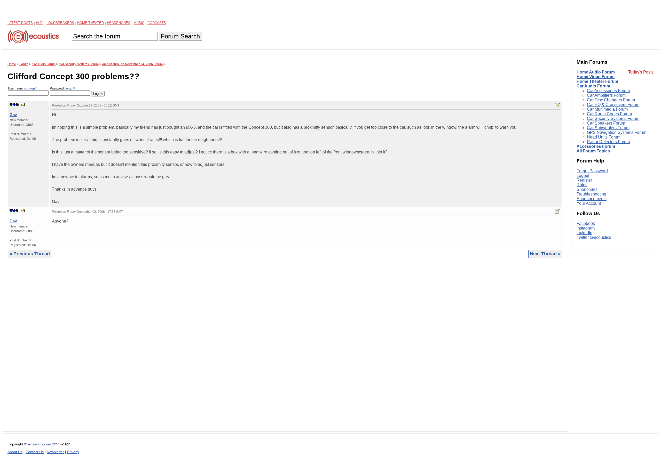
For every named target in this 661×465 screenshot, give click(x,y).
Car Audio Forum (593, 86)
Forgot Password (592, 171)
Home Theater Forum (597, 81)
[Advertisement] (162, 348)
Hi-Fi (39, 23)
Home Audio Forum (596, 72)
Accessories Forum (596, 146)
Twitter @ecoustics (594, 237)
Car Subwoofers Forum (608, 128)
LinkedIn (584, 233)
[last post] (17, 104)
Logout (583, 175)
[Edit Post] (557, 105)
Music (138, 23)
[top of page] (11, 104)
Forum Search (180, 36)
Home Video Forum (596, 77)
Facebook (586, 223)
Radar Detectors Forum (608, 142)
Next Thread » (545, 253)
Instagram (586, 228)
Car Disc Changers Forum (611, 100)
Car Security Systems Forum (613, 118)
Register (584, 180)
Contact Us (35, 452)
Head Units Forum (603, 137)
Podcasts (156, 23)
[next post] (14, 104)
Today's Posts (641, 72)
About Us (14, 452)
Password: (62, 88)
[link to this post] (23, 104)
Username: (22, 88)
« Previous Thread (30, 253)
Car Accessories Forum (608, 90)
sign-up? (30, 88)
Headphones (118, 23)
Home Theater (90, 23)
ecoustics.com (39, 444)
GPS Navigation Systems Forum (616, 132)
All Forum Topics (593, 151)
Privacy (73, 452)
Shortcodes (587, 189)
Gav (13, 114)
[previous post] (14, 210)
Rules (582, 185)
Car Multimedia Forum (607, 109)
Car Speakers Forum (606, 123)
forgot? (70, 88)
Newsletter (55, 452)
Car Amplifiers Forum (606, 95)
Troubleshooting (591, 194)
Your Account (589, 203)
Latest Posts (20, 23)
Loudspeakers (60, 23)
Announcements (592, 199)
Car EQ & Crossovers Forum (613, 104)
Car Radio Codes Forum (609, 114)
